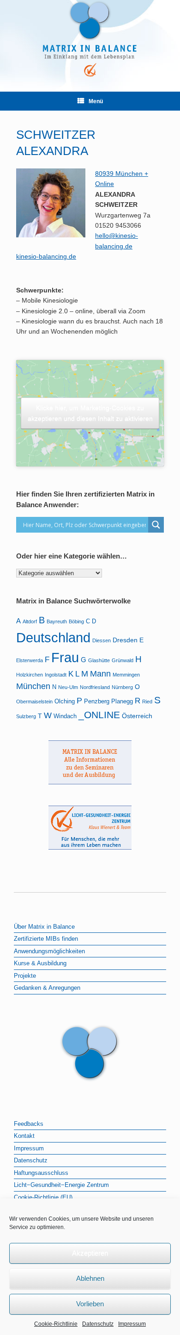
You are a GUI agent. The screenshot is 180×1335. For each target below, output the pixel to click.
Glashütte (99, 660)
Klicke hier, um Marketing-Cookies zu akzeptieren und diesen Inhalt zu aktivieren (90, 413)
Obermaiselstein (34, 701)
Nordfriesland (95, 687)
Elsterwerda (29, 660)
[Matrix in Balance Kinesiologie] (90, 39)
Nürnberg (122, 687)
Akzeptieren (90, 1253)
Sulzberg (26, 716)
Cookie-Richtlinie (56, 1324)
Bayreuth (57, 621)
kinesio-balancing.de (46, 256)
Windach (65, 716)
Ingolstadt (55, 674)
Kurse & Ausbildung (40, 963)
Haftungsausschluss (41, 1172)
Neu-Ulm (68, 687)
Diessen (101, 640)
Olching (64, 701)
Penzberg (96, 701)
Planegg (122, 701)
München (33, 686)
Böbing (76, 621)
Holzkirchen (29, 674)
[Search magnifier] (156, 525)
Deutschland (53, 637)
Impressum (132, 1324)
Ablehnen (90, 1278)
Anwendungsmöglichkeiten (49, 951)
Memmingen (126, 674)
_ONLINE (99, 714)
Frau (65, 657)
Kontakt (24, 1135)
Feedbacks (28, 1123)
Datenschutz (98, 1324)
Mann (100, 673)
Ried (147, 701)
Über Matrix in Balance (44, 926)
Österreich (137, 716)
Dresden (125, 640)
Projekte (25, 975)
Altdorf (30, 621)
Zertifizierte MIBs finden (46, 938)
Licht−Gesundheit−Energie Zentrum (61, 1184)
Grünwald (122, 660)
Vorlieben (90, 1304)
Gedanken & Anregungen (47, 987)
